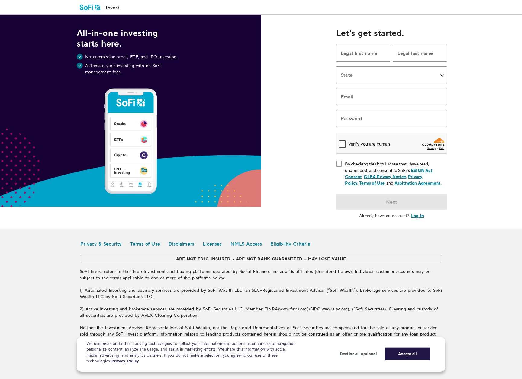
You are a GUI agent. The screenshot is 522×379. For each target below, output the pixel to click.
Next (391, 202)
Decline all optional (358, 353)
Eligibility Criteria (290, 244)
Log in (417, 215)
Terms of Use (372, 182)
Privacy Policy (125, 360)
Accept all (407, 353)
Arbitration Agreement (417, 182)
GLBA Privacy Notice (385, 176)
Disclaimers (181, 244)
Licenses (212, 244)
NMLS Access (246, 244)
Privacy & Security (101, 244)
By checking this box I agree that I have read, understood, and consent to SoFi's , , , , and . (396, 173)
